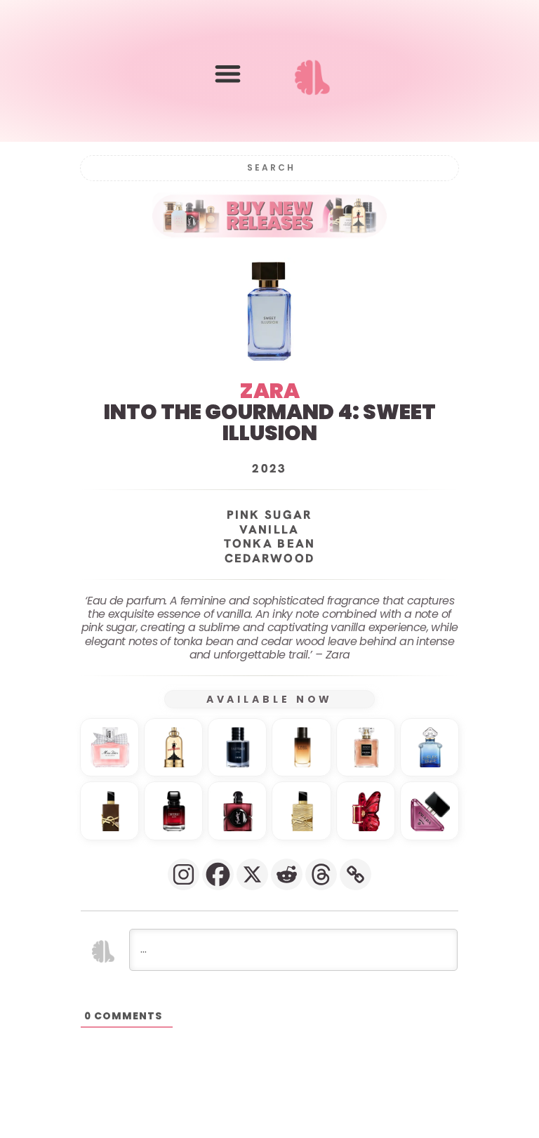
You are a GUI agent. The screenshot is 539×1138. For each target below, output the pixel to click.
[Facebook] (218, 874)
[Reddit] (286, 874)
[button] (227, 74)
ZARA (270, 391)
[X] (252, 874)
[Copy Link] (355, 874)
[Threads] (321, 874)
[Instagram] (183, 874)
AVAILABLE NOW (269, 699)
